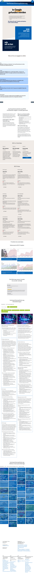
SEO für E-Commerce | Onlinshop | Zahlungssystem (13, 568)
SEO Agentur (19, 549)
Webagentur (23, 549)
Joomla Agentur (27, 549)
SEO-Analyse (22, 310)
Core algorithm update (4, 482)
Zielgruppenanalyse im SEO (22, 397)
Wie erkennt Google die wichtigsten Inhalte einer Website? (4, 496)
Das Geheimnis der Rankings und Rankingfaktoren (29, 520)
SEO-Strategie (27, 310)
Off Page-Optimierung (5, 339)
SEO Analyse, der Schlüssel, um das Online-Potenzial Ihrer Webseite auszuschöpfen (12, 484)
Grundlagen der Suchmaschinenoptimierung (12, 490)
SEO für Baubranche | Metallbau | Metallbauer (13, 571)
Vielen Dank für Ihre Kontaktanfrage (22, 545)
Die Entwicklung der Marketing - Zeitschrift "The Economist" (30, 496)
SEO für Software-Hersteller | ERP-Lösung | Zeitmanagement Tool (13, 566)
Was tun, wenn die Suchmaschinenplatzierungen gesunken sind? (21, 493)
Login (18, 548)
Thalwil (18, 561)
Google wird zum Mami (21, 512)
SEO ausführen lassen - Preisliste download (6, 567)
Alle (2, 310)
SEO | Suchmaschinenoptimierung (6, 571)
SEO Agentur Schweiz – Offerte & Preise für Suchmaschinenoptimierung (6, 562)
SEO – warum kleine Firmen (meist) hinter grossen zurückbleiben (29, 476)
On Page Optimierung (21, 341)
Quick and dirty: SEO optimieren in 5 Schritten (12, 509)
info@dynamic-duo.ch (6, 545)
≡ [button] (32, 1)
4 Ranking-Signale (20, 505)
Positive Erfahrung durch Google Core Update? (3, 489)
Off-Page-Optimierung (7, 310)
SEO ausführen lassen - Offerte (6, 569)
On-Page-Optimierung (15, 310)
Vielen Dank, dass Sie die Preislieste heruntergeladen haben (22, 547)
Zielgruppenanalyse (4, 311)
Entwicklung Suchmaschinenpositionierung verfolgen (4, 516)
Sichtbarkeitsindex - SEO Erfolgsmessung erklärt (3, 503)
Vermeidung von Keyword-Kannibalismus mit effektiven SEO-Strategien (29, 471)
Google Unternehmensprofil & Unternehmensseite (12, 516)
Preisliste (27, 157)
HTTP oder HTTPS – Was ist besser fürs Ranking (29, 506)
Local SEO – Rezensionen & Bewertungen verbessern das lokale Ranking (3, 477)
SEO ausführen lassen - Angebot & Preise (6, 565)
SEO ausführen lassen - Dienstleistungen (6, 564)
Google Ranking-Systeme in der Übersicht (11, 523)
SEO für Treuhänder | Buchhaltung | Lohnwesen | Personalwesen (13, 563)
